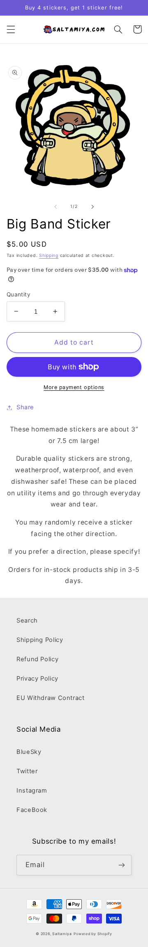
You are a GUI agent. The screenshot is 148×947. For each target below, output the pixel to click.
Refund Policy (37, 659)
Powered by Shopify (93, 934)
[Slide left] (55, 207)
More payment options (74, 387)
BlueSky (28, 752)
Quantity (18, 294)
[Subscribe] (121, 865)
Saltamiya (62, 934)
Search (27, 620)
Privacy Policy (37, 678)
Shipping (48, 255)
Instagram (31, 790)
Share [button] (25, 407)
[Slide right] (92, 207)
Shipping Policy (39, 640)
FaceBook (31, 810)
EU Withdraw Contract (50, 698)
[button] (10, 29)
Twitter (26, 771)
